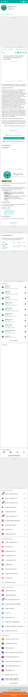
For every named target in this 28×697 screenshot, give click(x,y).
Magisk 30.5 (7, 297)
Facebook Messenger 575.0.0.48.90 (12, 604)
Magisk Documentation (9, 212)
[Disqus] (14, 396)
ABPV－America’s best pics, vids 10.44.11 (14, 652)
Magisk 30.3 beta (9, 308)
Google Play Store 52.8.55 (10, 569)
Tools (3, 52)
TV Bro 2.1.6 (8, 613)
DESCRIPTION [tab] (10, 49)
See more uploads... (14, 340)
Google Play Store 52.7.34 (10, 511)
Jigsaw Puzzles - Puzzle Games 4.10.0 (13, 661)
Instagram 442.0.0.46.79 (10, 551)
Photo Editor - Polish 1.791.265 (11, 639)
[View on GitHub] (20, 53)
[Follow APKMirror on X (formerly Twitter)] (4, 452)
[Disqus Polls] (14, 363)
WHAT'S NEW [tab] (4, 49)
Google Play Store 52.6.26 (10, 525)
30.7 (9, 147)
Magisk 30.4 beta (9, 302)
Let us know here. (16, 689)
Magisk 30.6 (7, 291)
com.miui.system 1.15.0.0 (10, 560)
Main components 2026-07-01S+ (12, 599)
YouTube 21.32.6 (8, 578)
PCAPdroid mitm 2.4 (9, 648)
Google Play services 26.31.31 (11, 573)
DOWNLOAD (17, 49)
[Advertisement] (14, 32)
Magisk (8, 14)
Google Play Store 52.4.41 (10, 507)
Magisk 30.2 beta (9, 313)
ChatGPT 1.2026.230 (9, 608)
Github (3, 204)
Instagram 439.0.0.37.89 (10, 534)
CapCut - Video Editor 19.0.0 (11, 502)
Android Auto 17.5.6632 (10, 582)
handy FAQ (4, 239)
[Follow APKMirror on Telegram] (17, 452)
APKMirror (5, 1)
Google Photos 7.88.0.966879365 (12, 621)
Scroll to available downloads (15, 138)
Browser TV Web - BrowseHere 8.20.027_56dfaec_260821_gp (12, 679)
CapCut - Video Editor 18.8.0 (11, 493)
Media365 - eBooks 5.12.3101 (11, 674)
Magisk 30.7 (7, 286)
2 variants (8, 287)
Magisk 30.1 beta (9, 319)
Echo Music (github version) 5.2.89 (12, 520)
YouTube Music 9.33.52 (10, 555)
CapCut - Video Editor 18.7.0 (11, 516)
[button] (15, 53)
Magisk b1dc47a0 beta (10, 330)
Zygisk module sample (9, 214)
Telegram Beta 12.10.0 (10, 617)
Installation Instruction (8, 210)
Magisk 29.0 (7, 336)
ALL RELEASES (24, 49)
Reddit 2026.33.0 (8, 564)
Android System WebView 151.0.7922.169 (14, 626)
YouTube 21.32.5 (8, 529)
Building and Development (9, 211)
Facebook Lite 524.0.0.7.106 (11, 630)
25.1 (4, 244)
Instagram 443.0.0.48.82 (10, 595)
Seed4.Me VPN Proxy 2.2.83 (11, 643)
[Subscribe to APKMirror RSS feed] (24, 452)
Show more (13, 130)
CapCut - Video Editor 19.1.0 (11, 498)
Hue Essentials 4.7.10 (9, 670)
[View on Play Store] (18, 53)
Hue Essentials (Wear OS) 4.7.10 (12, 657)
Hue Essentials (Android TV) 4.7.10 (12, 665)
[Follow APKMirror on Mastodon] (10, 452)
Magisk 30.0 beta (9, 324)
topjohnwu (11, 9)
